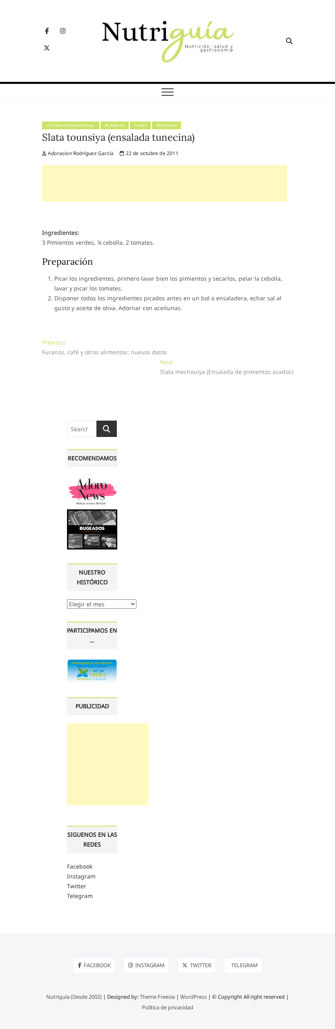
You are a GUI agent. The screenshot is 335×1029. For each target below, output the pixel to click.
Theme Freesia (157, 996)
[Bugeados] (92, 512)
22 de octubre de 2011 (151, 153)
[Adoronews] (92, 480)
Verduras (166, 125)
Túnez (140, 125)
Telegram (80, 896)
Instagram (81, 876)
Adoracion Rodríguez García (80, 153)
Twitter (76, 886)
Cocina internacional (70, 125)
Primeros (115, 125)
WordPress (193, 996)
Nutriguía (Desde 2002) (74, 996)
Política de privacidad (167, 1007)
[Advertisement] (164, 183)
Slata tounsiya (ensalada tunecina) (118, 137)
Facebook (79, 866)
